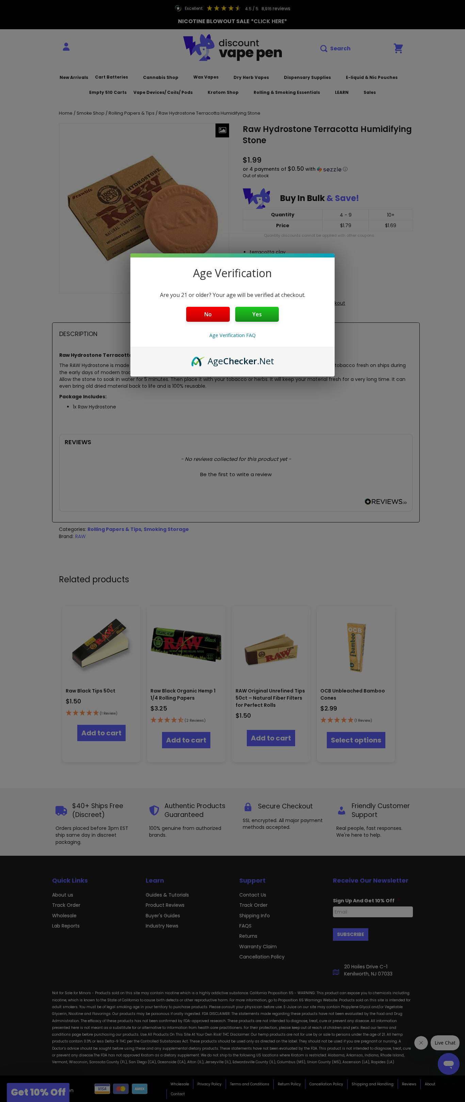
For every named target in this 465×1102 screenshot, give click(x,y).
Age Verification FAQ (232, 335)
